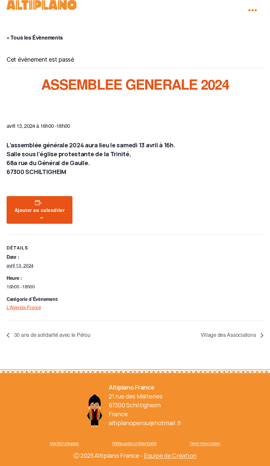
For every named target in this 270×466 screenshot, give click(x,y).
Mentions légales (64, 443)
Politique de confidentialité (134, 443)
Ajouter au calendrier (39, 210)
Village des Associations (229, 334)
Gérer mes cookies (205, 443)
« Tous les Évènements (35, 37)
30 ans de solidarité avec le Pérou (52, 334)
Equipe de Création (170, 455)
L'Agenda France (24, 307)
